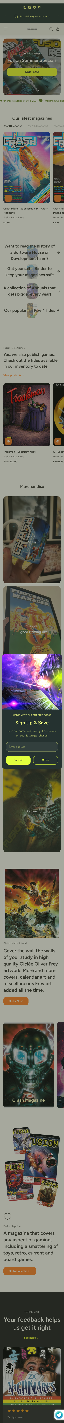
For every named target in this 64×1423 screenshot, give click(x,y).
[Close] (57, 659)
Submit (18, 760)
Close (45, 760)
